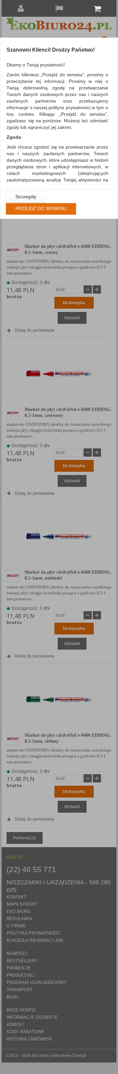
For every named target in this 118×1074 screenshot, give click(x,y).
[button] (26, 197)
